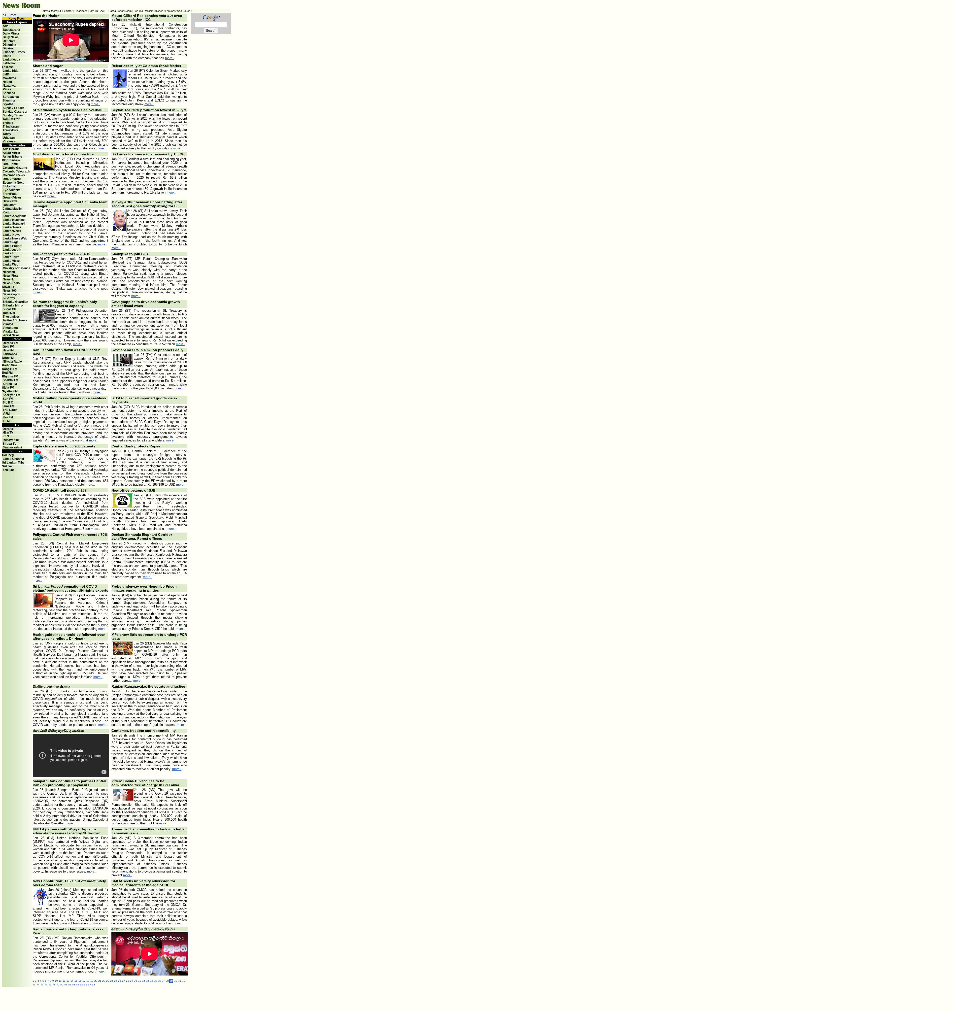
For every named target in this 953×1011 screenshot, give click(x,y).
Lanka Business (14, 220)
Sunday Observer (15, 111)
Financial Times (14, 52)
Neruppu (9, 272)
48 (53, 984)
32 (143, 980)
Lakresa (8, 67)
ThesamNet (11, 316)
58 (93, 984)
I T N (5, 436)
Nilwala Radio (12, 361)
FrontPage (10, 194)
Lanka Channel (13, 459)
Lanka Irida (10, 70)
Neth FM (8, 358)
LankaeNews (12, 231)
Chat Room (125, 10)
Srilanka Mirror (13, 305)
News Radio (11, 283)
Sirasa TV (9, 443)
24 (111, 980)
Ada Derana (11, 149)
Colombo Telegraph (16, 171)
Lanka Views (12, 261)
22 (103, 980)
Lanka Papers (12, 246)
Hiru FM (8, 350)
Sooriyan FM (11, 395)
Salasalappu (11, 294)
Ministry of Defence (16, 268)
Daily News (11, 37)
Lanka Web (10, 264)
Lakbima (9, 63)
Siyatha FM (10, 391)
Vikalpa (8, 324)
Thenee (8, 123)
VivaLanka (10, 331)
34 (151, 980)
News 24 (8, 287)
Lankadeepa (11, 59)
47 (49, 984)
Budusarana (11, 30)
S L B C (8, 402)
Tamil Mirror (11, 119)
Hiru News (10, 201)
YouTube (9, 470)
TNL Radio (10, 410)
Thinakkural (11, 130)
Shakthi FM (10, 380)
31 (139, 980)
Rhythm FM (10, 376)
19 (91, 980)
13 (68, 980)
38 (167, 980)
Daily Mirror (11, 33)
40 (175, 980)
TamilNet (9, 313)
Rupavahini (11, 440)
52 (69, 984)
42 (183, 980)
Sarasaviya (11, 97)
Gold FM (8, 346)
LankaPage (11, 242)
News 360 (10, 290)
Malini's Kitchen (154, 10)
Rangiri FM (9, 369)
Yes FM (8, 417)
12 (64, 980)
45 (41, 984)
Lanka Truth (11, 257)
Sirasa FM (10, 384)
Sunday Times (13, 115)
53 (73, 984)
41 (179, 980)
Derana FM (10, 343)
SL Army (9, 298)
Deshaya (9, 41)
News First (10, 275)
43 (34, 984)
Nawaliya (9, 85)
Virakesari (10, 141)
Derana (7, 429)
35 (155, 980)
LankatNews (11, 234)
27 (123, 980)
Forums (138, 10)
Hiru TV (8, 432)
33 (147, 980)
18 (87, 980)
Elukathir (9, 186)
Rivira (7, 89)
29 (131, 980)
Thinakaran (11, 126)
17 (83, 980)
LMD (6, 74)
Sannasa (9, 93)
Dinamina (9, 44)
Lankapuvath (12, 249)
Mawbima (9, 78)
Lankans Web (173, 10)
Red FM (7, 372)
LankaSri (9, 253)
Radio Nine (9, 365)
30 (135, 980)
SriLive (7, 466)
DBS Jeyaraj (12, 179)
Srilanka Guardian (15, 301)
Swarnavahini (12, 447)
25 (115, 980)
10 (56, 980)
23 (107, 980)
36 (159, 980)
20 (95, 980)
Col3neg (8, 455)
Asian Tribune (12, 156)
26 (119, 980)
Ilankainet (9, 205)
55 (81, 984)
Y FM (6, 421)
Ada (5, 26)
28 (127, 980)
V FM (6, 413)
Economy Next (13, 182)
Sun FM (8, 399)
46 (45, 984)
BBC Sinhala (11, 160)
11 (60, 980)
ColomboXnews (14, 175)
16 (79, 980)
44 (37, 984)
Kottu (6, 212)
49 (57, 984)
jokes (187, 10)
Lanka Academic (15, 216)
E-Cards (111, 10)
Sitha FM (8, 387)
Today (7, 134)
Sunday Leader (13, 108)
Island (7, 56)
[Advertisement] (141, 998)
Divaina (8, 48)
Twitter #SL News (15, 320)
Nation (7, 82)
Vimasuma (10, 328)
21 (99, 980)
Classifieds (81, 10)
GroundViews (12, 197)
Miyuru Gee (97, 10)
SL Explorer (65, 10)
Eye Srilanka (12, 190)
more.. (169, 58)
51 (65, 984)
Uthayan (9, 137)
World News (11, 335)
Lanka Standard (14, 223)
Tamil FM (8, 406)
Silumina (9, 100)
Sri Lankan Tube (13, 462)
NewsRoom (50, 10)
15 (75, 980)
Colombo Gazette (15, 167)
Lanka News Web (15, 238)
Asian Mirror (11, 153)
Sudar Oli (9, 309)
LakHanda (10, 354)
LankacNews (12, 227)
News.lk (8, 279)
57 (89, 984)
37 (163, 980)
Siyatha (8, 104)
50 (61, 984)
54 (77, 984)
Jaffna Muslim (13, 208)
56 (85, 984)
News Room (17, 18)
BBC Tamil (10, 164)
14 (71, 980)
